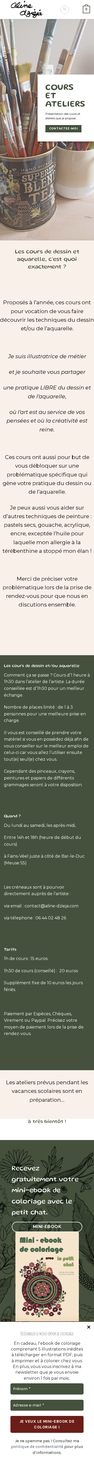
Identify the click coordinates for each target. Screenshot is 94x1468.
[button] (65, 9)
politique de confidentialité (37, 1446)
